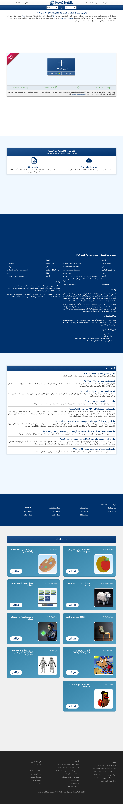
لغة (18, 3)
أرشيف (9, 267)
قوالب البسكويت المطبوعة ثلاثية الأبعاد (104, 771)
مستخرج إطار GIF (73, 786)
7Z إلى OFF (84, 511)
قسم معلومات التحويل (78, 94)
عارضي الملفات (93, 3)
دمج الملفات (75, 783)
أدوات (105, 3)
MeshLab (72, 284)
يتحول (26, 3)
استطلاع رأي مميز (35, 774)
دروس (39, 767)
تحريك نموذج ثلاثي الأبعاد (108, 781)
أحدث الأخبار (61, 539)
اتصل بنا (39, 783)
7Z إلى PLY (84, 515)
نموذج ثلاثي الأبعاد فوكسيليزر (81, 276)
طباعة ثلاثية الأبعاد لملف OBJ (107, 765)
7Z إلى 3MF (28, 511)
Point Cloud (74, 267)
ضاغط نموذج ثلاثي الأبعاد (71, 774)
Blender (65, 284)
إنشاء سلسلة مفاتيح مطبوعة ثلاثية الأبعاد (104, 778)
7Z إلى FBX (56, 515)
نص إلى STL (75, 780)
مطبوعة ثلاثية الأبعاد (66, 18)
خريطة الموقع (37, 780)
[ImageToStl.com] (61, 2)
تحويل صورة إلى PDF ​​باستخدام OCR (104, 775)
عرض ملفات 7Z (12, 276)
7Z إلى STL (112, 508)
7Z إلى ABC (28, 515)
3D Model (66, 267)
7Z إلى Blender (54, 508)
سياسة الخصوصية (35, 777)
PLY (23, 16)
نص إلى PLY (77, 279)
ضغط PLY (85, 279)
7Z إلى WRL (112, 511)
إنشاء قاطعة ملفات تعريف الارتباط (68, 764)
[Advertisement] (33, 36)
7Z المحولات (23, 276)
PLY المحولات (96, 276)
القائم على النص (77, 300)
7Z (53, 16)
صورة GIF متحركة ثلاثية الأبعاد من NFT (104, 768)
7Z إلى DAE (56, 511)
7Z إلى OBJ (84, 508)
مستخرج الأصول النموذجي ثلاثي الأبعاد (67, 771)
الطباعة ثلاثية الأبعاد (35, 771)
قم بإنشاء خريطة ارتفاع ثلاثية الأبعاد (68, 767)
